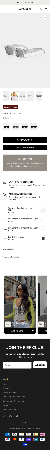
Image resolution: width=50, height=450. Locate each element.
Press (5, 384)
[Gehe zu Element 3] (22, 96)
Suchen (6, 405)
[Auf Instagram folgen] (10, 416)
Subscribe (40, 365)
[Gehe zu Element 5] (39, 96)
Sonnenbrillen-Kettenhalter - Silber (20, 209)
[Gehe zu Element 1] (6, 96)
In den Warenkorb (25, 148)
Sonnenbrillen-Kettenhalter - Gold (23, 219)
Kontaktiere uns (9, 409)
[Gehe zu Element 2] (14, 96)
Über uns (7, 388)
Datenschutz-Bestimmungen (15, 401)
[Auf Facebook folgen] (4, 416)
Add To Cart (17, 330)
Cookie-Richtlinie (10, 392)
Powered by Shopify (33, 428)
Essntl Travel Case (16, 237)
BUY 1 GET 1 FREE (10, 107)
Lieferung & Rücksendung (14, 396)
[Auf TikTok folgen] (17, 416)
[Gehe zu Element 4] (30, 96)
